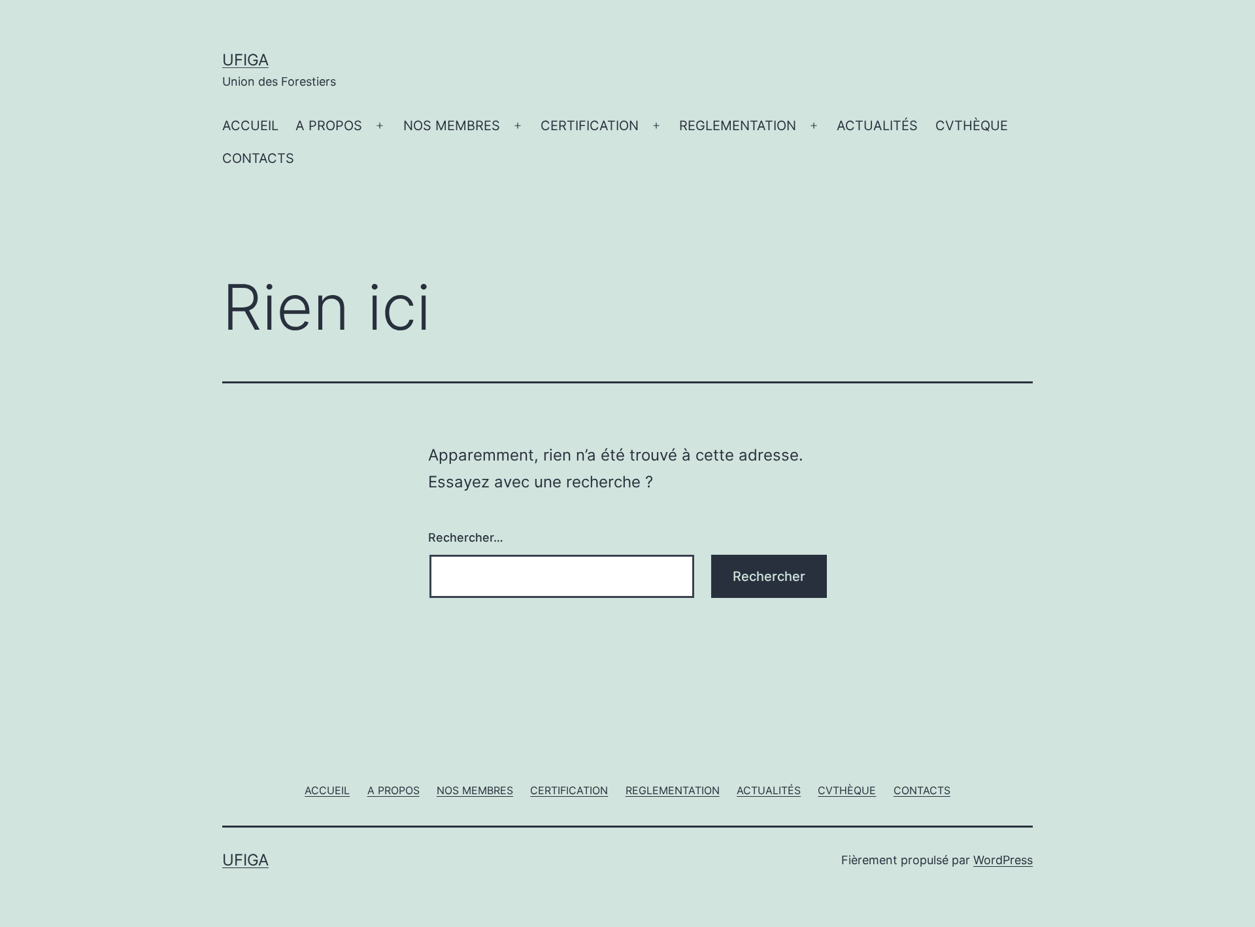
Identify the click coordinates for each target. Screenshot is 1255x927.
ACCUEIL (250, 125)
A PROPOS (328, 125)
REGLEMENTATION (737, 125)
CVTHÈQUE (971, 125)
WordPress (1003, 860)
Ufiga (245, 59)
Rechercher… (465, 537)
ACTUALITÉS (877, 125)
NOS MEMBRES (451, 125)
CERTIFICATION (590, 125)
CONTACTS (258, 158)
